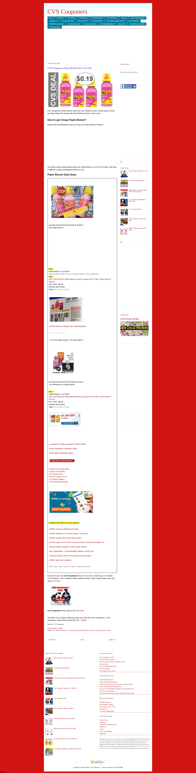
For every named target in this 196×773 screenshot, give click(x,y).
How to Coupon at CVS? (138, 18)
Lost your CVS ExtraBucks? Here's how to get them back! (117, 689)
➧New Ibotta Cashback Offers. (61, 453)
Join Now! (56, 581)
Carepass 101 (53, 21)
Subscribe (124, 18)
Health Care (91, 630)
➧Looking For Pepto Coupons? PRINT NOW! (67, 444)
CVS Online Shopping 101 (107, 24)
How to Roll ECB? (134, 21)
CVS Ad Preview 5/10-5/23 (137, 180)
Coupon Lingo (104, 664)
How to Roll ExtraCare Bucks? (108, 682)
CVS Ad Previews (112, 18)
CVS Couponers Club (73, 24)
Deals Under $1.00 (82, 21)
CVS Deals (70, 630)
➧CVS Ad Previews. (56, 474)
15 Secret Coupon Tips (90, 24)
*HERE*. (83, 620)
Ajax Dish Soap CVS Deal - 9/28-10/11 (65, 738)
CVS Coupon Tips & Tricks (108, 671)
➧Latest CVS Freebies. (57, 471)
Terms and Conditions (106, 731)
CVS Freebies (71, 18)
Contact (102, 729)
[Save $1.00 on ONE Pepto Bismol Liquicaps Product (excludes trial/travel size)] (65, 426)
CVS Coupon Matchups (59, 630)
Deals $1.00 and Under (81, 630)
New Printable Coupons (106, 679)
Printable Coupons (105, 702)
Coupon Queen (124, 64)
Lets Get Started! (105, 668)
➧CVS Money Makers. (57, 479)
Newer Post (52, 640)
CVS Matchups (83, 18)
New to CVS (122, 24)
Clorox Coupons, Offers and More (64, 708)
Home (51, 18)
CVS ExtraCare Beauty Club (108, 666)
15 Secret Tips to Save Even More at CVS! (112, 662)
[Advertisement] (98, 46)
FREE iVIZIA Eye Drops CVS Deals (64, 718)
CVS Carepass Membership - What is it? (66, 688)
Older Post (112, 640)
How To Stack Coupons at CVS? (115, 21)
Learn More (138, 746)
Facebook (89, 576)
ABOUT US (103, 727)
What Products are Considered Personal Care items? (138, 191)
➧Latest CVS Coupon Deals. (59, 469)
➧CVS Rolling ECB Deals (58, 482)
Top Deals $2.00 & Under (103, 630)
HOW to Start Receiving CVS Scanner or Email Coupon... (117, 684)
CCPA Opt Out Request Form (108, 724)
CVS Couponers (67, 11)
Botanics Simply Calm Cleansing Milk (67, 326)
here (148, 748)
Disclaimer (103, 722)
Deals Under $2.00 (97, 21)
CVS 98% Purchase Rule (56, 24)
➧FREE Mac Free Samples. (60, 560)
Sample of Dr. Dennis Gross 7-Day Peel (68, 534)
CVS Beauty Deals (54, 27)
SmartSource (103, 709)
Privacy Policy (104, 720)
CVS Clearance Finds (67, 21)
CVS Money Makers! (97, 18)
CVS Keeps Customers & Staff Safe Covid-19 (67, 749)
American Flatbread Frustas (63, 529)
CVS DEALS (60, 18)
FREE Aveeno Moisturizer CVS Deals (65, 728)
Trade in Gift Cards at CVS (137, 24)
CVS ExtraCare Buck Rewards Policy (111, 686)
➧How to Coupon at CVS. (58, 477)
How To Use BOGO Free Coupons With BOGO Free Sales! (117, 693)
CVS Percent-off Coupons (107, 691)
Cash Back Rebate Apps (107, 711)
